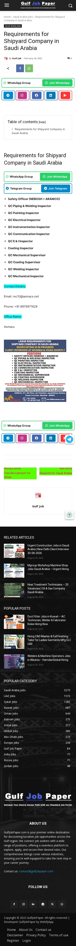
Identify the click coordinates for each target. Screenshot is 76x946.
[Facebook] (20, 68)
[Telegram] (43, 904)
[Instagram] (23, 904)
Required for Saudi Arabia (56, 473)
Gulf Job (16, 58)
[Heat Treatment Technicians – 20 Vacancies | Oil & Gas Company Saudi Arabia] (14, 590)
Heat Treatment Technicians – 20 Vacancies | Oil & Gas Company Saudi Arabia (47, 588)
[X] (52, 904)
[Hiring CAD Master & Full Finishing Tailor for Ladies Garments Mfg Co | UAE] (14, 642)
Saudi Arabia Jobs (23, 16)
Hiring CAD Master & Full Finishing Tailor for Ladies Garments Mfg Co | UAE (49, 640)
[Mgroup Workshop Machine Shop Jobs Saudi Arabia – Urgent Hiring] (14, 571)
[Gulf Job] (6, 58)
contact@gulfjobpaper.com (36, 871)
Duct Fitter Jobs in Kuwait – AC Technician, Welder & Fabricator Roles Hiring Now (46, 620)
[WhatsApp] (29, 68)
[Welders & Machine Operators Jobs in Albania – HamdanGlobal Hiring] (14, 661)
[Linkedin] (33, 904)
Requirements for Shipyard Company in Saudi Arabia (38, 131)
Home (7, 16)
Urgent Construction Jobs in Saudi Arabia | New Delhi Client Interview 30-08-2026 (48, 549)
